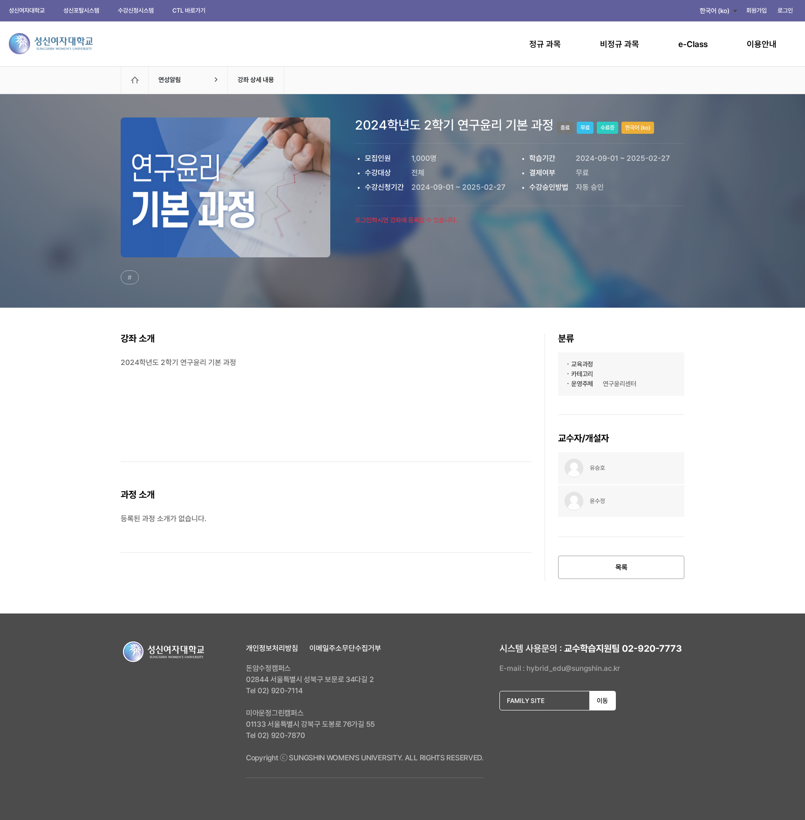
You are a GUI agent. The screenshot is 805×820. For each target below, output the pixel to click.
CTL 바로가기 (188, 10)
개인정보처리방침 (272, 648)
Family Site (557, 700)
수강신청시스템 (136, 10)
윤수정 (597, 500)
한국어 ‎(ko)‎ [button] (715, 10)
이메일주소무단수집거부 (345, 648)
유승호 (597, 467)
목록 (621, 567)
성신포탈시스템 (81, 10)
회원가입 (756, 10)
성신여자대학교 (27, 10)
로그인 (785, 10)
